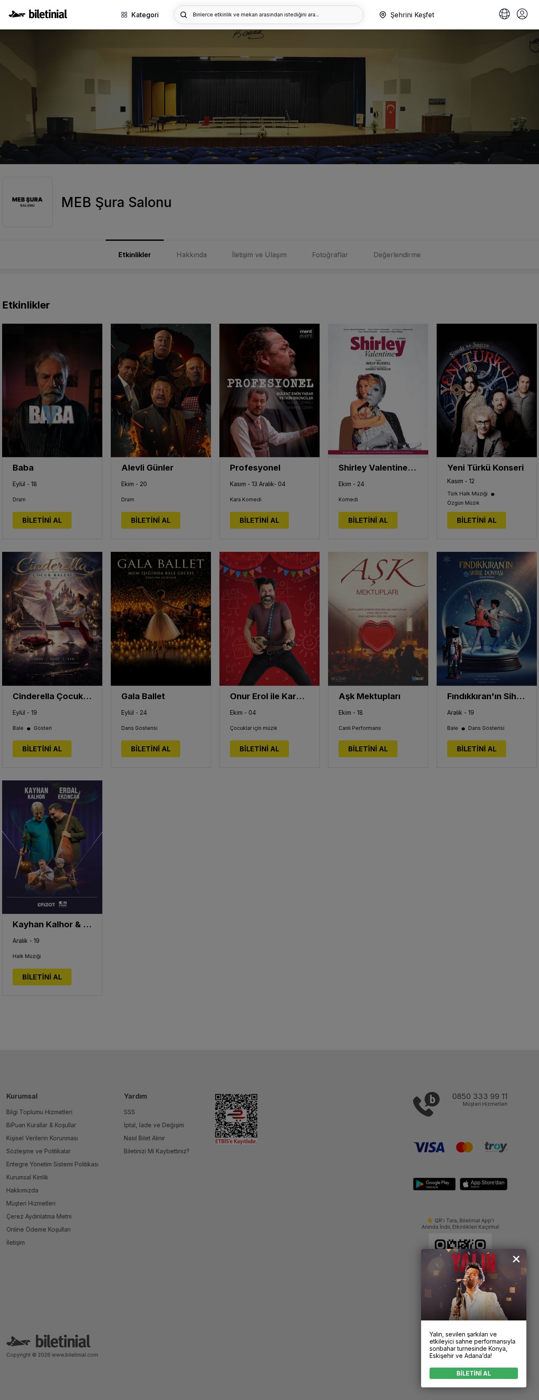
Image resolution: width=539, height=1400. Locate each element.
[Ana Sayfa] (37, 16)
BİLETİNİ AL (473, 1373)
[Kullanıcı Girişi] (522, 14)
